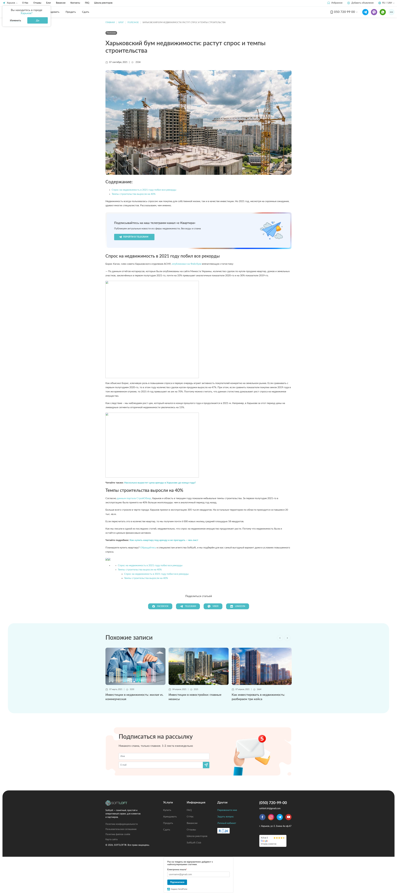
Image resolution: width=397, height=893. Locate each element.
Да (37, 20)
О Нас (25, 3)
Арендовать (170, 816)
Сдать (166, 829)
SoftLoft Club (194, 842)
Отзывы (37, 3)
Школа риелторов (103, 3)
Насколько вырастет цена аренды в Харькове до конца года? (160, 482)
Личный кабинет (226, 823)
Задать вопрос (225, 816)
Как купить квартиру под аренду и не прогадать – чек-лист (164, 540)
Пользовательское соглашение (120, 829)
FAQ (87, 3)
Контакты (75, 3)
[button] (334, 3)
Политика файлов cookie (117, 834)
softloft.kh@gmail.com (270, 808)
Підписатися (177, 882)
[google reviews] (272, 841)
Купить (167, 810)
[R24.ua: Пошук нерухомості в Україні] (223, 830)
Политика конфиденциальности (121, 824)
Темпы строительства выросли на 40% (134, 194)
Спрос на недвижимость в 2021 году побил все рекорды (144, 190)
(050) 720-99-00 (273, 803)
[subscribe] (206, 765)
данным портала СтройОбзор (134, 498)
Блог (48, 3)
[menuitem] (52, 12)
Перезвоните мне (227, 810)
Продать (168, 823)
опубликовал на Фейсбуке (186, 264)
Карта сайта (111, 839)
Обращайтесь (148, 547)
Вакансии (60, 3)
